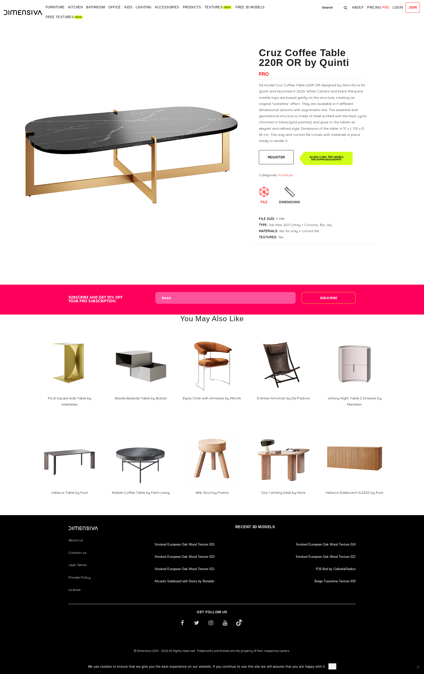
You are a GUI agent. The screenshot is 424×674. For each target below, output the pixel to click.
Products (192, 7)
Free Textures (60, 17)
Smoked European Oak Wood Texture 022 (326, 557)
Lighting (143, 7)
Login (398, 7)
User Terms (77, 565)
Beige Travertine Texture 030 (335, 581)
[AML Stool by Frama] (212, 428)
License (74, 589)
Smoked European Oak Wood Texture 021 (184, 569)
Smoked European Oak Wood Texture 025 (184, 544)
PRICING (378, 7)
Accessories (167, 7)
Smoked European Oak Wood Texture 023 (184, 557)
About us (75, 540)
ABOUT (358, 7)
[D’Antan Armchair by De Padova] (283, 334)
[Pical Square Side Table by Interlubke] (69, 333)
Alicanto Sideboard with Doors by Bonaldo (184, 581)
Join (413, 7)
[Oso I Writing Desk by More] (283, 428)
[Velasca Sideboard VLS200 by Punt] (354, 428)
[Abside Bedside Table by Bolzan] (140, 334)
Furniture (55, 7)
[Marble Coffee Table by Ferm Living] (140, 428)
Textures (214, 7)
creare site (212, 657)
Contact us (77, 552)
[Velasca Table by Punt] (69, 428)
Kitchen (75, 7)
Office (114, 7)
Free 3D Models (250, 7)
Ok (332, 666)
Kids (128, 7)
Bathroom (95, 7)
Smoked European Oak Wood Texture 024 (326, 544)
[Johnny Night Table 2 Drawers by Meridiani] (354, 333)
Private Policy (79, 577)
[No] (417, 666)
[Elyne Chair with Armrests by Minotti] (212, 334)
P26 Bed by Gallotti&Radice (336, 569)
